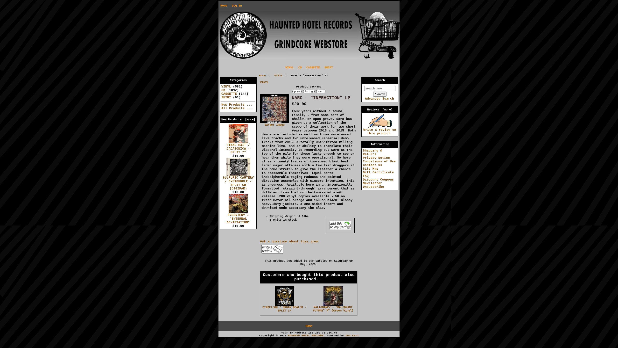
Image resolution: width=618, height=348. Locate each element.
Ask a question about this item (289, 241)
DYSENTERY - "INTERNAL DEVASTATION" (238, 218)
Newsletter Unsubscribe (373, 185)
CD (300, 67)
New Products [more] (238, 119)
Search (380, 80)
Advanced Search (379, 99)
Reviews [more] (380, 109)
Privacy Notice (376, 158)
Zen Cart (352, 335)
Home (223, 5)
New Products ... (236, 105)
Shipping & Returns (372, 152)
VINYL (278, 75)
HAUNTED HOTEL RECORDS (305, 335)
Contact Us (372, 165)
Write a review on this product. (379, 131)
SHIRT (328, 67)
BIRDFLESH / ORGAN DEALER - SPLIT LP (284, 309)
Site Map (370, 169)
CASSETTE (313, 67)
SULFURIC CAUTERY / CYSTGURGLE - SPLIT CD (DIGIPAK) (238, 183)
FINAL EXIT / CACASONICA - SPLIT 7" (238, 148)
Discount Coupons (378, 179)
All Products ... (236, 108)
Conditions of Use (379, 161)
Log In (237, 5)
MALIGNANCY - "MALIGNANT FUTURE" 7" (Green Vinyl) (333, 309)
